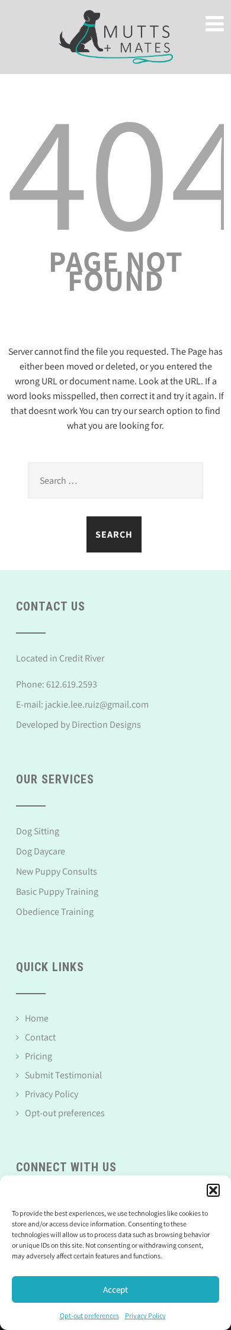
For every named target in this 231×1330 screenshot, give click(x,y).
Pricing (38, 1056)
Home (37, 1018)
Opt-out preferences (89, 1315)
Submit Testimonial (63, 1075)
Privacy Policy (145, 1315)
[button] (213, 1190)
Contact (40, 1037)
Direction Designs (106, 724)
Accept (115, 1289)
